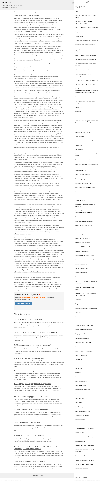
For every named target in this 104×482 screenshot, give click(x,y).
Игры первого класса (80, 381)
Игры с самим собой (80, 424)
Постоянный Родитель (81, 264)
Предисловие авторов (81, 11)
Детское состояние (80, 200)
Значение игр (78, 359)
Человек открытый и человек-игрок (84, 428)
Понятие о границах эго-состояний (84, 259)
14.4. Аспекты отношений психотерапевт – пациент (36, 332)
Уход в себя (78, 299)
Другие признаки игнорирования (84, 464)
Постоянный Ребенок (81, 272)
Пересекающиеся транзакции (83, 342)
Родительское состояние (81, 191)
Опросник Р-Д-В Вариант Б (82, 242)
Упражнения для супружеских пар (29, 422)
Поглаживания (79, 149)
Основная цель (79, 36)
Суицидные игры (80, 419)
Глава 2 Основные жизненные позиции (85, 55)
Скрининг (78, 128)
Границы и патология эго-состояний (84, 255)
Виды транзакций (80, 334)
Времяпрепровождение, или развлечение (86, 308)
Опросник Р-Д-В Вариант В (82, 247)
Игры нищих (78, 402)
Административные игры (82, 415)
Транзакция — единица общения (84, 325)
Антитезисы (78, 368)
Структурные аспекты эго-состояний (85, 187)
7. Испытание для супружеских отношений (32, 345)
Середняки (78, 111)
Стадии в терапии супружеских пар (29, 435)
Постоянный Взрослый (81, 268)
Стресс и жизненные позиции (83, 97)
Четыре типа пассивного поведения (84, 460)
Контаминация (79, 277)
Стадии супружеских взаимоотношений (31, 409)
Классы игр (78, 377)
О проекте (35, 475)
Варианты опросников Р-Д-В (83, 234)
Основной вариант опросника (83, 132)
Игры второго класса (80, 385)
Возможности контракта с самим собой (12, 480)
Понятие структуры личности (83, 179)
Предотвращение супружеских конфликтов (32, 383)
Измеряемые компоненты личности (84, 229)
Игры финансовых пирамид (82, 411)
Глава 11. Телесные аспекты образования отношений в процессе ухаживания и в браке (37, 447)
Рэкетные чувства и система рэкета (84, 445)
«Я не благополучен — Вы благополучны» (86, 70)
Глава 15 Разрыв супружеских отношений (32, 396)
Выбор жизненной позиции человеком (85, 59)
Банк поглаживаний (80, 170)
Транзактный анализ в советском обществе (86, 40)
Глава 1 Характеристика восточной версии (86, 27)
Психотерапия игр (80, 441)
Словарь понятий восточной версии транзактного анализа (87, 480)
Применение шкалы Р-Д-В (82, 251)
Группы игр (78, 394)
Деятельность (78, 312)
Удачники (77, 115)
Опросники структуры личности (84, 225)
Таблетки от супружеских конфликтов (30, 461)
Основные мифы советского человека (85, 44)
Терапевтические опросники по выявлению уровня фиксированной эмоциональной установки (86, 121)
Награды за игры (79, 432)
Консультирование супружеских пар (29, 370)
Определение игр (80, 364)
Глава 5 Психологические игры (83, 351)
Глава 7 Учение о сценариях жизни (84, 473)
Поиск (88, 2)
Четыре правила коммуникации (83, 329)
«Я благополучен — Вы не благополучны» (86, 80)
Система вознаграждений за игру (84, 437)
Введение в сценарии (81, 477)
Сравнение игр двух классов (82, 389)
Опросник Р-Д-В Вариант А (82, 238)
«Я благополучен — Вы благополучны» (85, 84)
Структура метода (80, 32)
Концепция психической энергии (84, 183)
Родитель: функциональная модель (84, 217)
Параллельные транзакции (82, 338)
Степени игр (78, 372)
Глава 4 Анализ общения (81, 321)
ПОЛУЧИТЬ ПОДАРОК (23, 303)
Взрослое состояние (80, 196)
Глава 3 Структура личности (82, 174)
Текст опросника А (80, 136)
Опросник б (78, 145)
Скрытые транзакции (81, 347)
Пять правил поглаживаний (82, 160)
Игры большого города (81, 355)
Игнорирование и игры (81, 468)
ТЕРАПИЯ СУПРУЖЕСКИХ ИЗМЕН (29, 319)
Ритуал (77, 304)
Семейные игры (79, 407)
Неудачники (78, 107)
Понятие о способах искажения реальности (86, 456)
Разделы (41, 475)
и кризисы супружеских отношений (29, 358)
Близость (77, 316)
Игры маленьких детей (81, 398)
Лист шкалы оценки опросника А (84, 141)
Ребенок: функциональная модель (84, 221)
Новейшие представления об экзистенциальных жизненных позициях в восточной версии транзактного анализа (86, 90)
